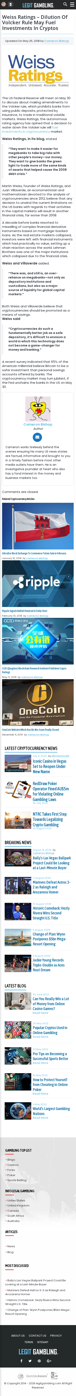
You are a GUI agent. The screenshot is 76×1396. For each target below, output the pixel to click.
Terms (28, 1342)
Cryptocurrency (14, 770)
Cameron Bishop (56, 41)
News (11, 1246)
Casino (10, 864)
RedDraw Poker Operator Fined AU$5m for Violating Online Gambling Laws (51, 791)
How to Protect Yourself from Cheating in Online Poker (50, 1084)
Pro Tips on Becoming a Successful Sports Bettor (50, 1056)
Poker (11, 1175)
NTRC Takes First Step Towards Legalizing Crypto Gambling (50, 819)
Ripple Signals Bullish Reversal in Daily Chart (24, 610)
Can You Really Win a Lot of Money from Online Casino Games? (51, 1003)
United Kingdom (18, 1205)
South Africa (15, 1216)
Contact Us (37, 1336)
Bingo (11, 1160)
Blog (10, 1252)
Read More (40, 1013)
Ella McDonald (60, 756)
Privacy (56, 1336)
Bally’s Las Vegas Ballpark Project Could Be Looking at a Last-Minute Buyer (52, 863)
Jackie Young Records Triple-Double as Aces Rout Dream (49, 965)
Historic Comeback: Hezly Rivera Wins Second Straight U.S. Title (51, 913)
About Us (18, 1336)
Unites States (16, 1200)
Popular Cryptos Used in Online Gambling (50, 1030)
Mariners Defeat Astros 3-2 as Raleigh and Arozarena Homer (51, 887)
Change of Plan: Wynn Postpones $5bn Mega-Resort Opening (49, 939)
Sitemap (42, 1342)
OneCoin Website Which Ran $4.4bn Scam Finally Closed (30, 729)
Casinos (13, 1165)
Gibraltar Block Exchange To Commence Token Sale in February (34, 553)
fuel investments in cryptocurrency (30, 129)
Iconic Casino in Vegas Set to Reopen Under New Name (49, 766)
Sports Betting (16, 1180)
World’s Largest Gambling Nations (51, 1111)
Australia (13, 1221)
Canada (13, 1211)
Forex (11, 1170)
